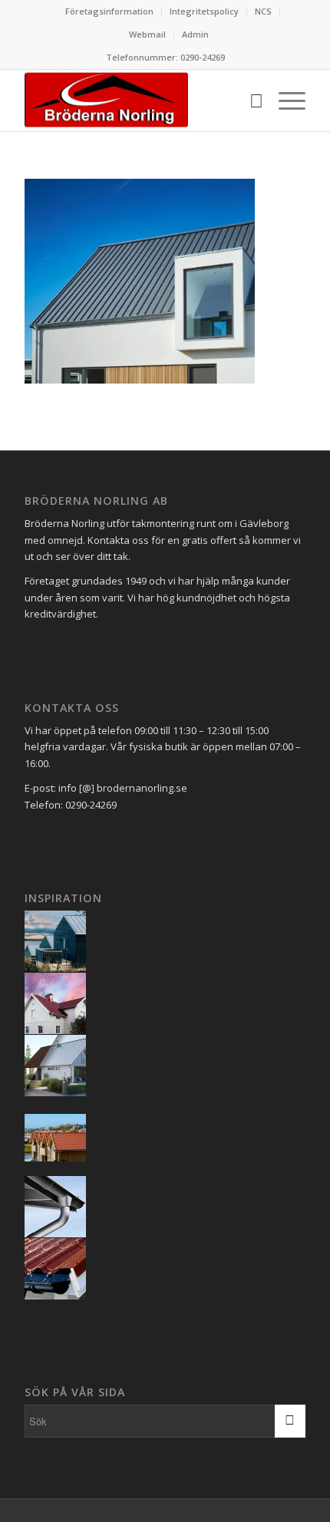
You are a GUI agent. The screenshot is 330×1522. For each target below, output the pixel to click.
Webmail (147, 34)
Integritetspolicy (204, 11)
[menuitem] (110, 11)
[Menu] (284, 100)
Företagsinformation (109, 11)
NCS (263, 11)
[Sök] (248, 100)
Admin (195, 34)
